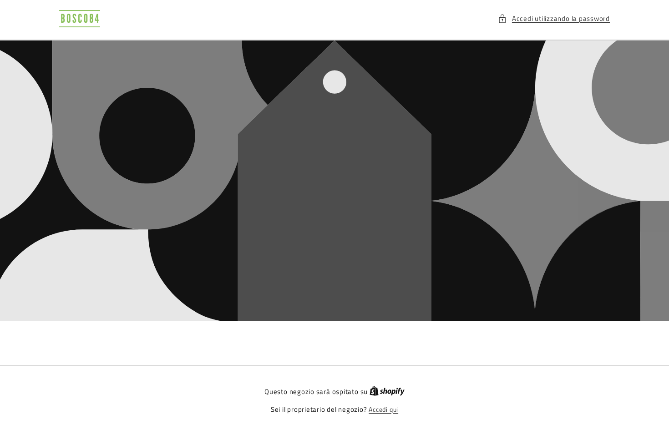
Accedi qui (383, 410)
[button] (554, 19)
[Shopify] (387, 392)
